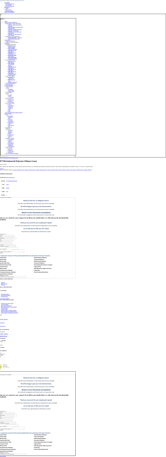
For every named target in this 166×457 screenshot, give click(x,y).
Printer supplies (72, 169)
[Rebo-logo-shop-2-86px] (3, 14)
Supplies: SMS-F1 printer (64, 169)
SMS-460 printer (79, 169)
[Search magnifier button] (75, 156)
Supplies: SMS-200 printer (18, 169)
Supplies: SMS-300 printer (30, 169)
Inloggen (2, 168)
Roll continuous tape (10, 177)
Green (7, 184)
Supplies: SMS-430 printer (52, 169)
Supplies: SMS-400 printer (41, 169)
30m (7, 191)
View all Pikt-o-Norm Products (12, 153)
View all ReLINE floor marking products (14, 112)
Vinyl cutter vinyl (9, 84)
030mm (7, 188)
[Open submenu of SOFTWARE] (11, 40)
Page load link (3, 456)
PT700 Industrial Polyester (11, 181)
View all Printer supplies (11, 83)
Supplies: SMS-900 (88, 169)
